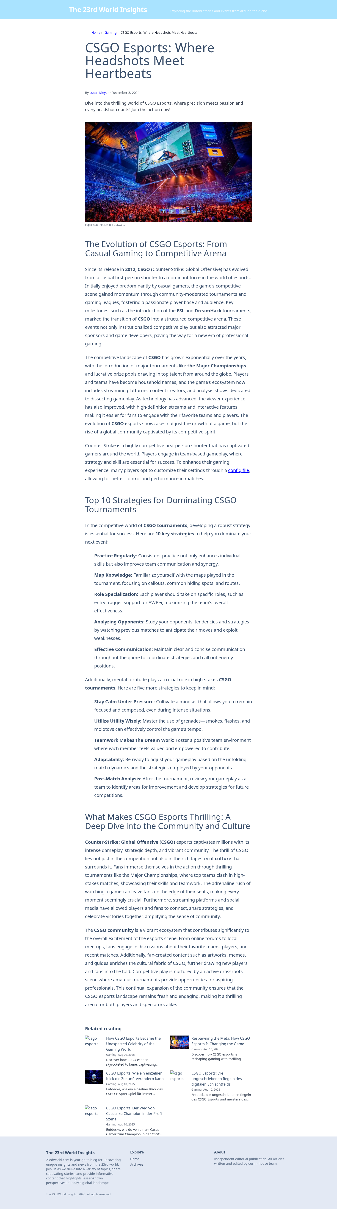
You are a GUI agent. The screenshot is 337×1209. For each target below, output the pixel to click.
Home (95, 32)
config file (238, 470)
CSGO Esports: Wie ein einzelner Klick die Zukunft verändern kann (135, 1076)
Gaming (111, 32)
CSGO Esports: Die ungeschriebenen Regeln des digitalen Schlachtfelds (216, 1079)
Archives (136, 1164)
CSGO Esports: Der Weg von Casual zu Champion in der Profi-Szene (134, 1114)
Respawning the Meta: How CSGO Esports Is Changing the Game (220, 1041)
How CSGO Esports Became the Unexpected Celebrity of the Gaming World (133, 1044)
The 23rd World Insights (108, 9)
